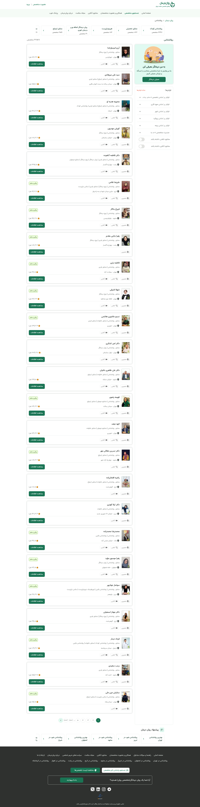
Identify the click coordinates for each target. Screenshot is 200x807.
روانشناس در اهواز (58, 760)
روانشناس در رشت (75, 760)
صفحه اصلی (146, 13)
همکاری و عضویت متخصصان (111, 13)
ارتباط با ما (41, 755)
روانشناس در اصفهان (142, 760)
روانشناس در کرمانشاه (41, 760)
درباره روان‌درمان (67, 13)
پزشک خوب (53, 13)
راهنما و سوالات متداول (142, 755)
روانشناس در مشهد (108, 760)
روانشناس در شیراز (125, 760)
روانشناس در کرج (91, 760)
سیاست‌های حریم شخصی (72, 755)
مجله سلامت (80, 13)
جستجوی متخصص (132, 13)
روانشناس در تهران (160, 760)
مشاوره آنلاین (93, 13)
